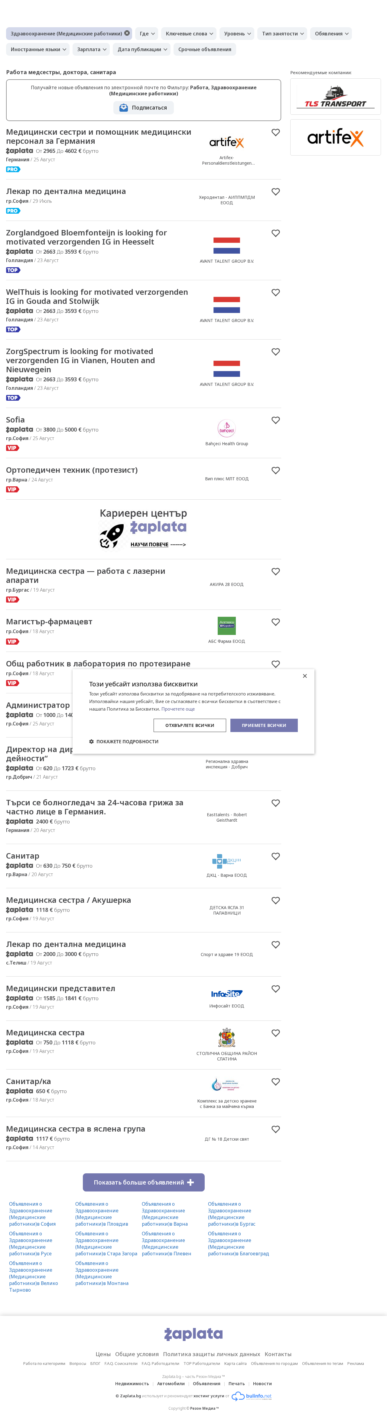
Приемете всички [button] (264, 725)
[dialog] (193, 711)
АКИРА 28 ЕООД (227, 584)
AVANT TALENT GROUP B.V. (227, 261)
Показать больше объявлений (139, 1182)
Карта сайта (235, 1363)
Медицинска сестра (45, 1032)
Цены (103, 1354)
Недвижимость (132, 1383)
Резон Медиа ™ (204, 1408)
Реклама (355, 1363)
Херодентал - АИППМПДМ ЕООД (227, 199)
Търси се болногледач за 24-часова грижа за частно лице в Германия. (95, 807)
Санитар (22, 855)
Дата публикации (139, 49)
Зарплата (88, 49)
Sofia (15, 419)
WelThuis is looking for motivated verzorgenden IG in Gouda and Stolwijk (97, 296)
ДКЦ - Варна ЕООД (227, 875)
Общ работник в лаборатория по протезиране (98, 663)
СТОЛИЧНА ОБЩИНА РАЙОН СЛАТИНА (227, 1056)
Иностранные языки (35, 49)
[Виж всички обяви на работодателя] (227, 151)
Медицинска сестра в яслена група (75, 1128)
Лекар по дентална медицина (66, 191)
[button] (123, 741)
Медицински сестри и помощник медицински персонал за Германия (98, 136)
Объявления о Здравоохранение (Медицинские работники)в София (32, 1214)
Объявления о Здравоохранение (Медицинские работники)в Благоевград (238, 1243)
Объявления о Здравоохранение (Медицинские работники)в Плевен (166, 1243)
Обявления (329, 33)
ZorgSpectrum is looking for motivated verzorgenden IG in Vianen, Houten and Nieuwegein (80, 360)
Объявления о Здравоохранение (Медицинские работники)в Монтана (101, 1273)
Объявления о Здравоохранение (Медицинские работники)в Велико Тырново (33, 1276)
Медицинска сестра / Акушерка (68, 899)
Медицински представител (60, 988)
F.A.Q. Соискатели (121, 1363)
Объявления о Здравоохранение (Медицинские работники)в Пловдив (101, 1214)
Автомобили (171, 1383)
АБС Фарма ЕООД (226, 641)
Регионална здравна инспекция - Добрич (227, 764)
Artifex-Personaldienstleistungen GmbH (227, 163)
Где (144, 33)
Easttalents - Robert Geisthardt (227, 817)
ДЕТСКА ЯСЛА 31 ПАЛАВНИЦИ (227, 910)
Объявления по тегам (322, 1363)
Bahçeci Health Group (226, 443)
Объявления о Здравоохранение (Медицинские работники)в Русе (30, 1243)
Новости (262, 1383)
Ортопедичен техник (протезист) (72, 469)
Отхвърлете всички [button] (189, 725)
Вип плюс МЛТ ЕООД (227, 478)
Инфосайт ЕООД (226, 1006)
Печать (237, 1383)
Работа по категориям (44, 1363)
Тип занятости (280, 33)
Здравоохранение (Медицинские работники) (66, 33)
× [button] (304, 676)
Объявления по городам (274, 1363)
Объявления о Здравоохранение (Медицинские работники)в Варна (165, 1214)
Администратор (38, 704)
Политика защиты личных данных (211, 1354)
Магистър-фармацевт (49, 621)
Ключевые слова (186, 33)
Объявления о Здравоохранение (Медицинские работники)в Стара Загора (106, 1243)
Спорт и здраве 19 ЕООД (227, 954)
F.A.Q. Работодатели (160, 1363)
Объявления (206, 1383)
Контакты (278, 1354)
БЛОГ (95, 1363)
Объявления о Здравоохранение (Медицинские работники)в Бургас (231, 1214)
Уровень (234, 33)
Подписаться (149, 107)
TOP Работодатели (202, 1363)
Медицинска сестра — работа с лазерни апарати (85, 575)
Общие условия (137, 1354)
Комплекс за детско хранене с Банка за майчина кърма (227, 1103)
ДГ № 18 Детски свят (227, 1139)
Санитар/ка (28, 1081)
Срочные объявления (204, 49)
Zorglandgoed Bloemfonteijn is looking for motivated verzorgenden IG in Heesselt (86, 237)
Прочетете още (178, 709)
